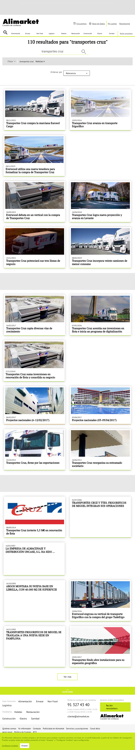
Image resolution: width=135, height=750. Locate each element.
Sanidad (111, 33)
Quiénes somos (9, 728)
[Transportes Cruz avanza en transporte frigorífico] (100, 109)
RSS (35, 732)
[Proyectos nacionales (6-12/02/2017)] (34, 405)
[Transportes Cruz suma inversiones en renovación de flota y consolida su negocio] (34, 360)
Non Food (40, 33)
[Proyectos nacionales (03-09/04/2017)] (100, 405)
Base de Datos (98, 23)
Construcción (87, 33)
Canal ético (95, 728)
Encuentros (81, 23)
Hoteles (63, 33)
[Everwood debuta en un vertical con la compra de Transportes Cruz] (34, 201)
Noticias (39, 61)
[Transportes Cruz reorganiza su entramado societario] (100, 449)
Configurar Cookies (10, 746)
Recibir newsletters (126, 33)
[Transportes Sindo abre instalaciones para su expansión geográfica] (100, 646)
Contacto (37, 728)
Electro (99, 33)
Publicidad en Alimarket (53, 728)
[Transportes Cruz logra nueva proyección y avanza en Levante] (100, 201)
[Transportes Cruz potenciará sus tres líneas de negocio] (34, 247)
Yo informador (24, 728)
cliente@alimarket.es (78, 716)
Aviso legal (7, 732)
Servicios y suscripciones (77, 728)
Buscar (5, 32)
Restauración (75, 33)
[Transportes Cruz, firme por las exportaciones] (34, 449)
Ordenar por (56, 72)
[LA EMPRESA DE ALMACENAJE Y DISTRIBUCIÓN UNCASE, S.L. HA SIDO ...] (34, 558)
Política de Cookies (22, 732)
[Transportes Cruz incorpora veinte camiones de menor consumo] (100, 247)
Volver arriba (67, 692)
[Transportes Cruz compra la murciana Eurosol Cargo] (34, 109)
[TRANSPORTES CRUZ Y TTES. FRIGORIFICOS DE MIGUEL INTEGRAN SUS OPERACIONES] (100, 517)
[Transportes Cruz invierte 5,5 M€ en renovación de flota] (34, 517)
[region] (67, 741)
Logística (51, 33)
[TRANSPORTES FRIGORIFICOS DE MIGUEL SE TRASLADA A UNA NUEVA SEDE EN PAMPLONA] (34, 646)
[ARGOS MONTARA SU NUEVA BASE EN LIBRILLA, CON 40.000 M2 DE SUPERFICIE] (34, 600)
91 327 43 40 (78, 704)
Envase (27, 33)
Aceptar (24, 746)
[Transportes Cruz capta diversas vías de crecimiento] (34, 315)
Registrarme (124, 23)
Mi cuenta (112, 23)
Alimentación (15, 33)
